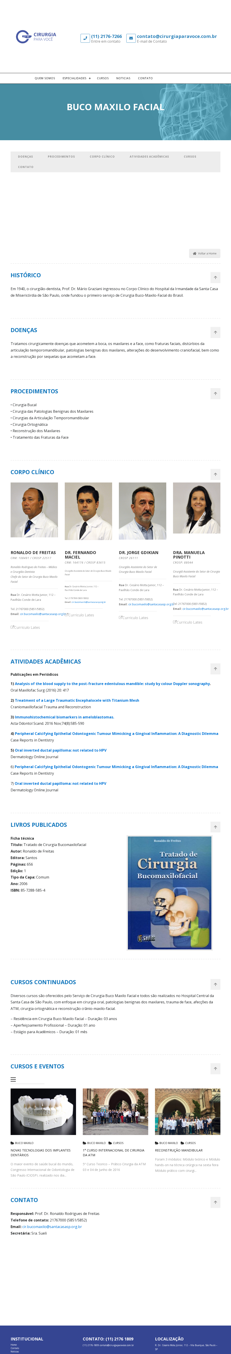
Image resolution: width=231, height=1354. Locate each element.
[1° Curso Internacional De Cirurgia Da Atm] (115, 1111)
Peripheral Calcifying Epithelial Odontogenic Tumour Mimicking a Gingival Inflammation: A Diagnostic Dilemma (117, 733)
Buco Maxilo (24, 1143)
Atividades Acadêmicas (149, 156)
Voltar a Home (207, 253)
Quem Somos (45, 78)
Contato (145, 78)
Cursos (103, 78)
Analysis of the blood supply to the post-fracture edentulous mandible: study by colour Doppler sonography (112, 683)
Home (14, 1344)
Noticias (123, 78)
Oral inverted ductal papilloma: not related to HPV (61, 750)
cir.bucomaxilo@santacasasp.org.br (43, 614)
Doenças (25, 156)
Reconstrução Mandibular (179, 1150)
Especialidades (74, 78)
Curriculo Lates (27, 627)
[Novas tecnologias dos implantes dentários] (43, 1111)
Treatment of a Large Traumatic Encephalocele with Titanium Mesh (77, 700)
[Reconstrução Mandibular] (187, 1111)
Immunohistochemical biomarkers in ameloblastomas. (64, 717)
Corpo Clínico (102, 156)
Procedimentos (61, 156)
